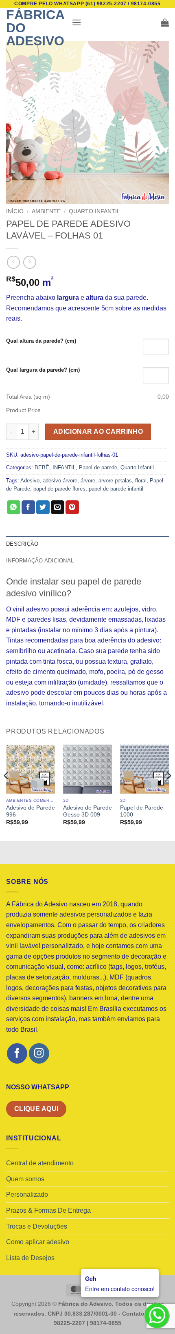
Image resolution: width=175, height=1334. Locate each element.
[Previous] (6, 792)
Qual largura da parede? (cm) (43, 370)
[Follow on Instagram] (39, 1053)
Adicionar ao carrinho (98, 431)
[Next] (168, 792)
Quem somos (25, 1179)
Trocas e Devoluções (36, 1226)
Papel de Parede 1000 (141, 811)
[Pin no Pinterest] (72, 507)
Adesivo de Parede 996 (30, 811)
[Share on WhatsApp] (13, 507)
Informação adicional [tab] (40, 561)
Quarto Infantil (94, 211)
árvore (88, 480)
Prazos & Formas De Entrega (48, 1210)
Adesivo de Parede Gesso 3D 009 (87, 811)
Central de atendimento (40, 1163)
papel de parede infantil (116, 489)
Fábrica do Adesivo (35, 27)
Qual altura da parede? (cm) (41, 341)
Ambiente (46, 211)
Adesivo (29, 480)
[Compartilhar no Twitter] (43, 507)
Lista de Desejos (30, 1257)
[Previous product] (29, 262)
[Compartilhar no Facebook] (28, 507)
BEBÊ (42, 467)
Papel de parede (98, 467)
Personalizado (27, 1194)
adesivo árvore (60, 480)
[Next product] (13, 262)
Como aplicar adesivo (37, 1241)
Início (15, 211)
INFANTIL (64, 467)
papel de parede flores (59, 489)
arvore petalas (115, 480)
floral (141, 480)
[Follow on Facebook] (17, 1053)
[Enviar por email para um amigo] (57, 507)
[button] (76, 22)
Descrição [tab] (22, 544)
